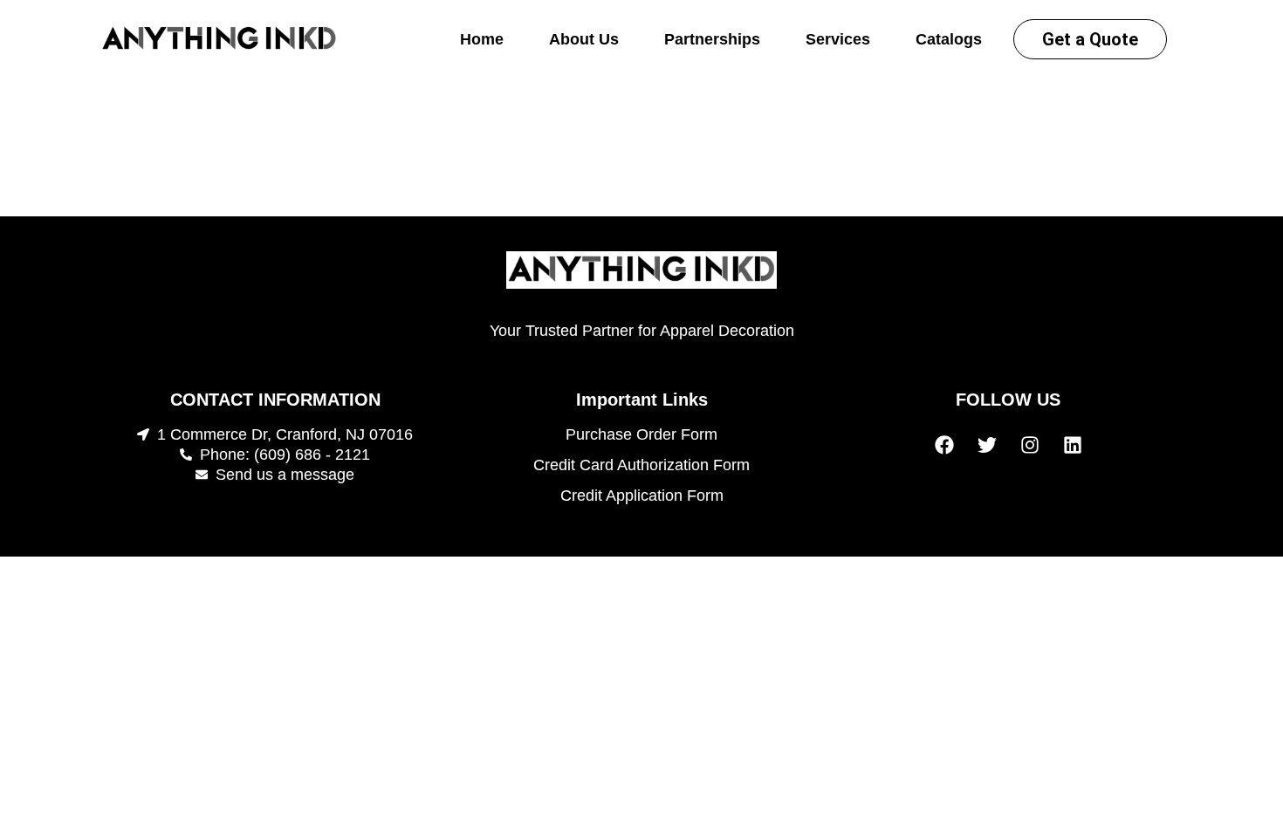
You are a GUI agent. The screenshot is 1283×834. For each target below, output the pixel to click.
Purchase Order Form (641, 434)
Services (838, 39)
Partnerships (712, 39)
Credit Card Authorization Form (641, 465)
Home (482, 39)
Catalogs (949, 39)
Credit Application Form (642, 495)
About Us (584, 39)
